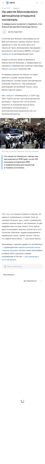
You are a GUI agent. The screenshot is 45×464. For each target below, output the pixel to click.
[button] (22, 133)
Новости (16, 8)
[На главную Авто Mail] (12, 2)
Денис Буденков (15, 32)
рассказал (13, 69)
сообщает (9, 95)
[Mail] (7, 2)
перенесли (6, 54)
